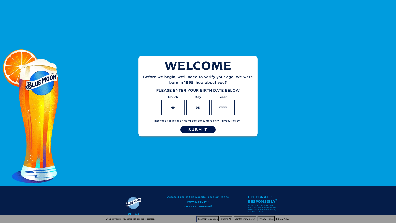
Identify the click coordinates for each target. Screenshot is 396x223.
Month (173, 97)
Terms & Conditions (197, 207)
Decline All (226, 218)
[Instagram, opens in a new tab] (137, 214)
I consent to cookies (208, 218)
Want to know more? (245, 218)
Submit (198, 129)
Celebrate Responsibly (262, 199)
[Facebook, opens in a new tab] (129, 214)
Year (223, 97)
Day (198, 97)
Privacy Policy (282, 219)
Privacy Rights (266, 218)
